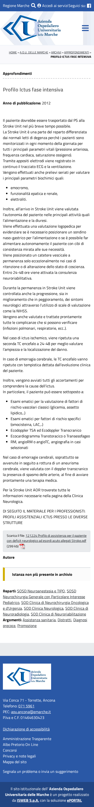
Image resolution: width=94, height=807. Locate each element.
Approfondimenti (76, 52)
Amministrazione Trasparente (27, 739)
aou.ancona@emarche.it (31, 712)
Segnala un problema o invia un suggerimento (40, 771)
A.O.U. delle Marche (34, 52)
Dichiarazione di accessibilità (26, 729)
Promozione (27, 625)
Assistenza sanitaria (39, 620)
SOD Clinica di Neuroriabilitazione (58, 614)
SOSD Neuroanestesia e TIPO (41, 591)
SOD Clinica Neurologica (43, 608)
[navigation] (85, 28)
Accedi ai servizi (54, 5)
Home (13, 52)
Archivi (56, 52)
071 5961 (26, 706)
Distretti (64, 620)
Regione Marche (16, 5)
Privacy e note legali (19, 756)
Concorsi (10, 750)
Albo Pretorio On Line (20, 744)
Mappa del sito (15, 762)
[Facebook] (89, 5)
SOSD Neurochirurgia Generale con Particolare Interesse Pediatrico (44, 596)
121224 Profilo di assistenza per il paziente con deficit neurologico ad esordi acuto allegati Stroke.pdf (47, 538)
